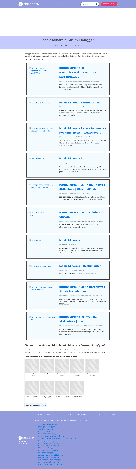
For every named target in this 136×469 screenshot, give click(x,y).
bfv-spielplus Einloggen (46, 448)
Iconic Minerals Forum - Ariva (79, 102)
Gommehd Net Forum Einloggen (49, 460)
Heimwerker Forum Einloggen (48, 457)
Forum (56, 45)
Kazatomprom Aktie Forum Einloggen (51, 464)
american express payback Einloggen (51, 436)
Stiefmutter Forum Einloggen (48, 424)
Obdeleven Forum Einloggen (48, 434)
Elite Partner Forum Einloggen (48, 445)
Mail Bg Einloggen (44, 431)
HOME (49, 4)
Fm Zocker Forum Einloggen (48, 450)
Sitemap (40, 414)
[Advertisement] (68, 22)
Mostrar (43, 405)
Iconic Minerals (69, 240)
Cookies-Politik (50, 415)
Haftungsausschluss (106, 414)
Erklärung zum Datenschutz (65, 415)
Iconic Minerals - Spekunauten (80, 266)
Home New (67, 163)
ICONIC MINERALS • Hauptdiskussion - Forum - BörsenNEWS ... (77, 72)
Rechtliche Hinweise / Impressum (81, 416)
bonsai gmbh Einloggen (46, 427)
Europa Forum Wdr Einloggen (48, 462)
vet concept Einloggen (46, 453)
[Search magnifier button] (96, 4)
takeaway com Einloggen (47, 441)
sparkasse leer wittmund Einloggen (50, 455)
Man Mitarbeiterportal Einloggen (49, 443)
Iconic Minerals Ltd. (72, 158)
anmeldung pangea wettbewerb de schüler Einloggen (57, 438)
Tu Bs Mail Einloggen (45, 429)
